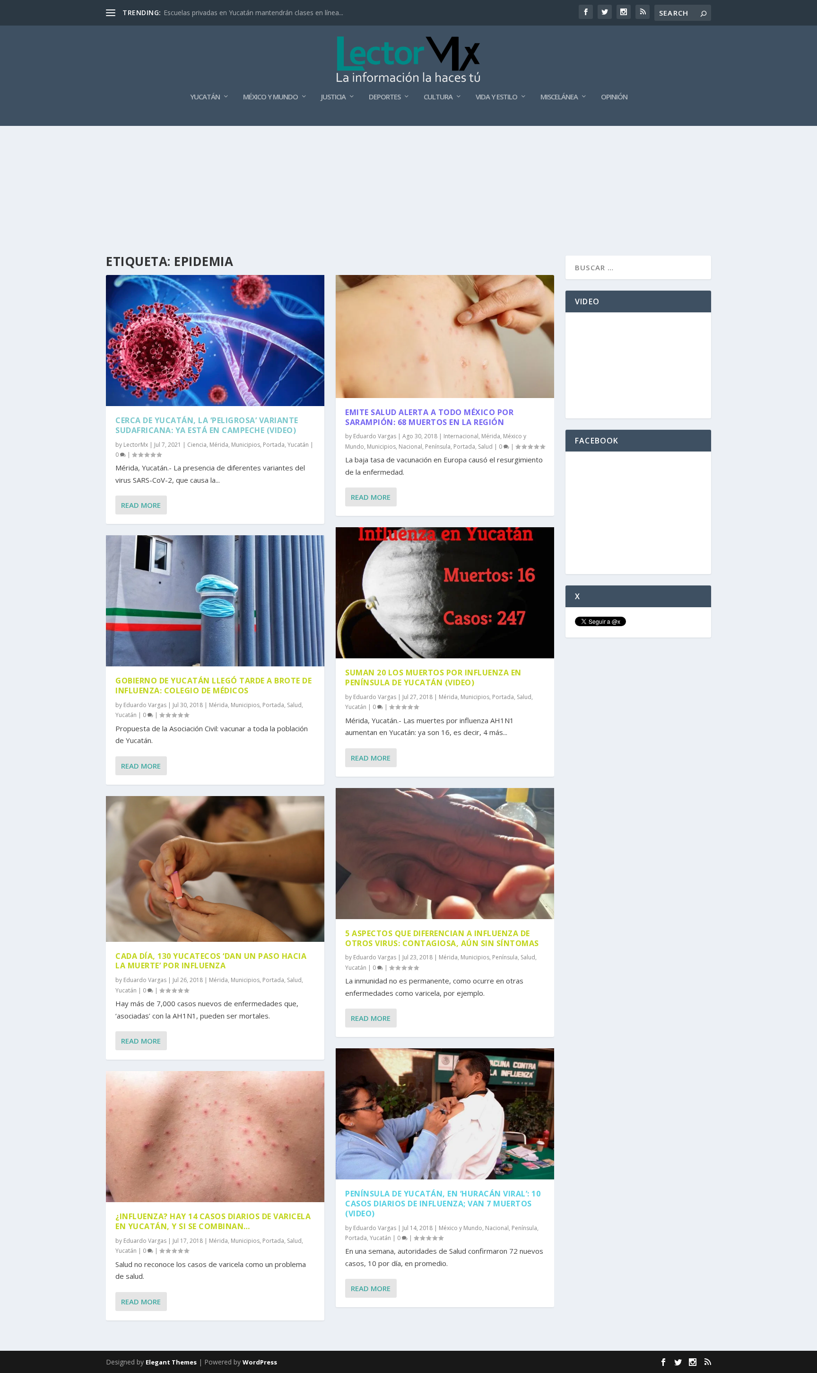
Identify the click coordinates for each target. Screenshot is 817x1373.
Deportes (384, 97)
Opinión (614, 97)
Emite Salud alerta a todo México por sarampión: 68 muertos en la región (429, 417)
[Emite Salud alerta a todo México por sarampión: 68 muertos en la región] (445, 336)
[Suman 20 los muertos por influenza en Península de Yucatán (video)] (445, 592)
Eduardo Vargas (144, 705)
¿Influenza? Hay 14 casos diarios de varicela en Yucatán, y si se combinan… (213, 1221)
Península (438, 447)
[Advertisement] (408, 151)
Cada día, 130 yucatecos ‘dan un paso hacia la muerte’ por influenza (210, 961)
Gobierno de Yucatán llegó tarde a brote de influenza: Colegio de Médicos (213, 685)
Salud (294, 705)
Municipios (245, 445)
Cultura (438, 97)
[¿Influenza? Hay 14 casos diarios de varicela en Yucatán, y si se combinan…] (215, 1136)
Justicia (333, 97)
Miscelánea (559, 97)
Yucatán (205, 97)
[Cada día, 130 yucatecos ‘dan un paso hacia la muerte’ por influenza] (215, 869)
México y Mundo (270, 97)
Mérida (218, 445)
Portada (274, 445)
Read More (141, 505)
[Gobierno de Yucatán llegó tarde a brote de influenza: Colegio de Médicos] (215, 600)
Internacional (460, 436)
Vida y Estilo (496, 97)
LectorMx (135, 445)
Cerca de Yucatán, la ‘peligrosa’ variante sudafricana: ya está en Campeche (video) (206, 425)
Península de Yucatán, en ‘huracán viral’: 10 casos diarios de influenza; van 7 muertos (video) (442, 1203)
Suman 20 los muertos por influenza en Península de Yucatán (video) (433, 677)
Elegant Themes (171, 1362)
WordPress (260, 1362)
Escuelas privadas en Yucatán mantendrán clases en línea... (253, 12)
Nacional (410, 447)
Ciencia (197, 445)
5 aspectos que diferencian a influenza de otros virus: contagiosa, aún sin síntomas (442, 938)
